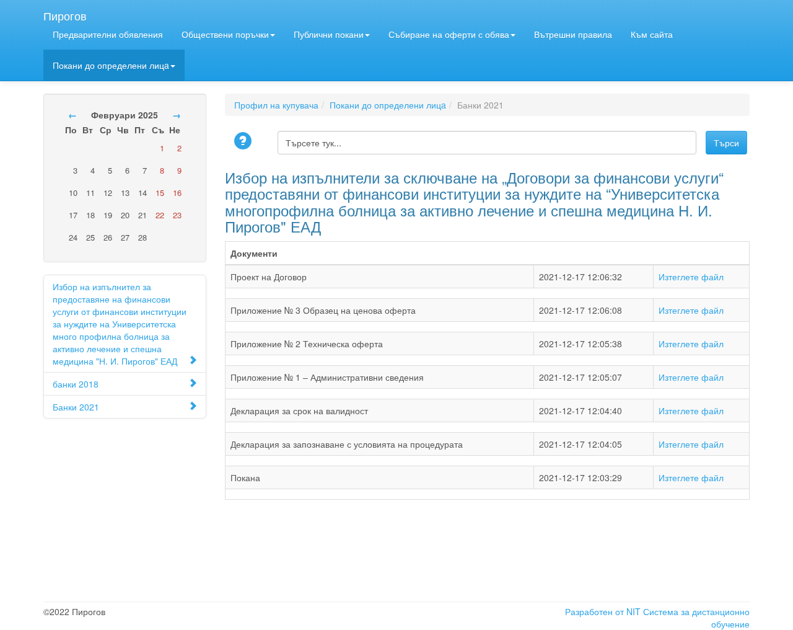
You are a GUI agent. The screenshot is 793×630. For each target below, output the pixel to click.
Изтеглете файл (691, 276)
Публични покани (329, 34)
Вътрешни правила (573, 34)
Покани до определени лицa (111, 65)
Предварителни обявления (108, 34)
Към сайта (652, 34)
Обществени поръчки (225, 34)
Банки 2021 (76, 407)
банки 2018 (76, 384)
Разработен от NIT (603, 611)
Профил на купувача (276, 105)
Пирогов (65, 13)
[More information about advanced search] (244, 142)
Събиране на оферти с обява (448, 34)
